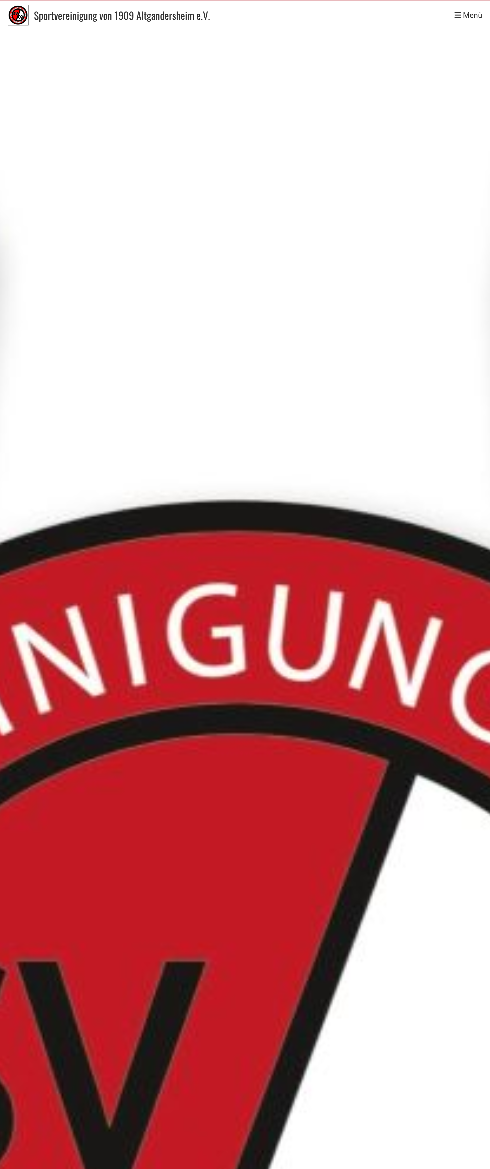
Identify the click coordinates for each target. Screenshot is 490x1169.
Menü (471, 15)
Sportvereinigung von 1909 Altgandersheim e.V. (122, 15)
